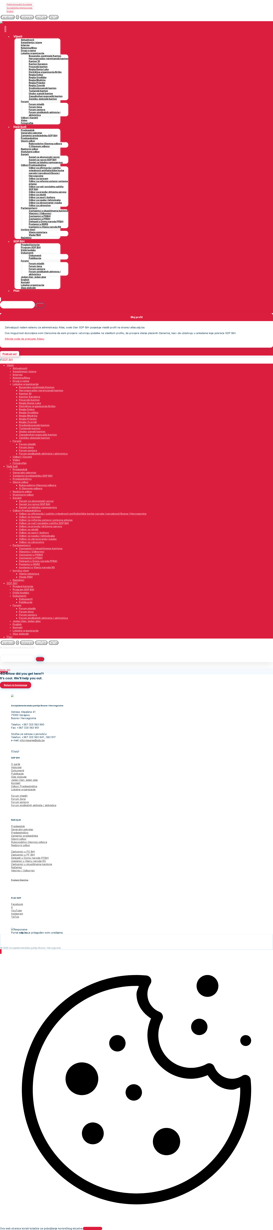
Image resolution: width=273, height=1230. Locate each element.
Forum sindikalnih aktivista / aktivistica (33, 805)
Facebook (17, 904)
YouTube (16, 910)
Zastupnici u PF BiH (23, 854)
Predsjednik (18, 826)
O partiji (15, 764)
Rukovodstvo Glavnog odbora (29, 842)
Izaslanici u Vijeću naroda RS (28, 861)
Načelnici (16, 867)
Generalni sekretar (22, 829)
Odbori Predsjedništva (24, 786)
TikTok (15, 916)
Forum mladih (19, 795)
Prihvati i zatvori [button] (92, 1228)
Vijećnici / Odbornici (23, 870)
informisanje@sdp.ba (32, 740)
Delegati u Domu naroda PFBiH (30, 857)
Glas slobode (19, 776)
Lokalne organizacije (23, 789)
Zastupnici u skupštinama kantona (31, 864)
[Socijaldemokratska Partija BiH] (6, 22)
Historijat (16, 767)
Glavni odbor (19, 838)
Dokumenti (17, 770)
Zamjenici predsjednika (24, 835)
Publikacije (17, 773)
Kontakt (15, 783)
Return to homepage (15, 685)
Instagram (17, 913)
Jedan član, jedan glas (24, 780)
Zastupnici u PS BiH (23, 851)
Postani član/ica (19, 880)
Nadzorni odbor (20, 845)
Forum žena (18, 799)
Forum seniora (20, 802)
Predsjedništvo (19, 832)
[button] (8, 17)
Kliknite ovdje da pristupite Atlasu (24, 338)
